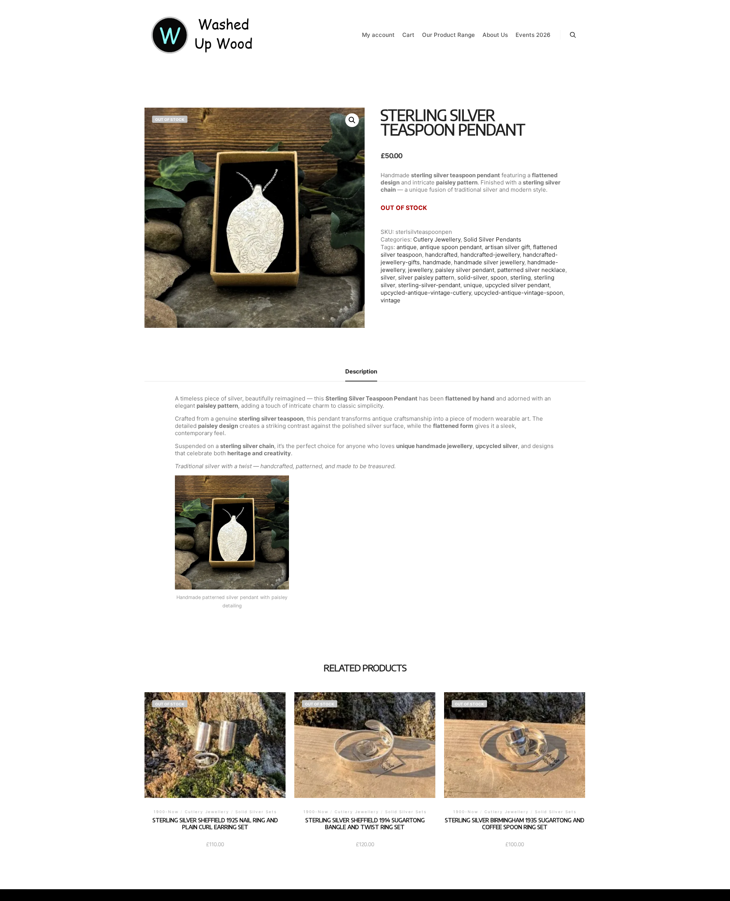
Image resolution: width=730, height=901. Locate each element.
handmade (437, 262)
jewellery (420, 269)
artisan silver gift (507, 247)
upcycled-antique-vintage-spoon (518, 292)
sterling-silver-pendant (429, 285)
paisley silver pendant (464, 269)
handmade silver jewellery (489, 262)
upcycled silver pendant (517, 285)
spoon (498, 277)
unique (472, 285)
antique (407, 247)
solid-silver (472, 277)
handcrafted (441, 254)
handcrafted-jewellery (490, 254)
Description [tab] (361, 371)
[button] (352, 120)
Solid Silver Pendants (492, 239)
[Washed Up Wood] (202, 35)
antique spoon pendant (451, 247)
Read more (215, 755)
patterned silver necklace (531, 269)
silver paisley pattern (426, 277)
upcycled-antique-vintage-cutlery (426, 292)
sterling (520, 277)
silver (388, 277)
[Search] (573, 35)
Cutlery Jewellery (436, 239)
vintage (390, 300)
